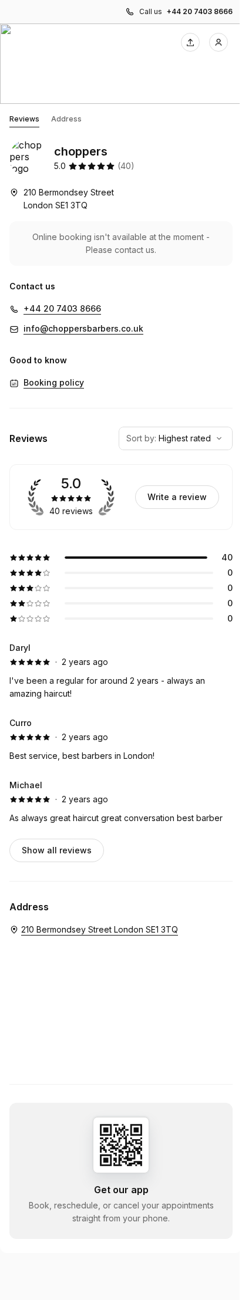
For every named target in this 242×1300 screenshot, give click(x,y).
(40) (126, 166)
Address (66, 118)
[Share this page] (190, 42)
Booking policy (53, 382)
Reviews (24, 118)
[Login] (218, 42)
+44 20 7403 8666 (200, 11)
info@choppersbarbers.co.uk (83, 328)
